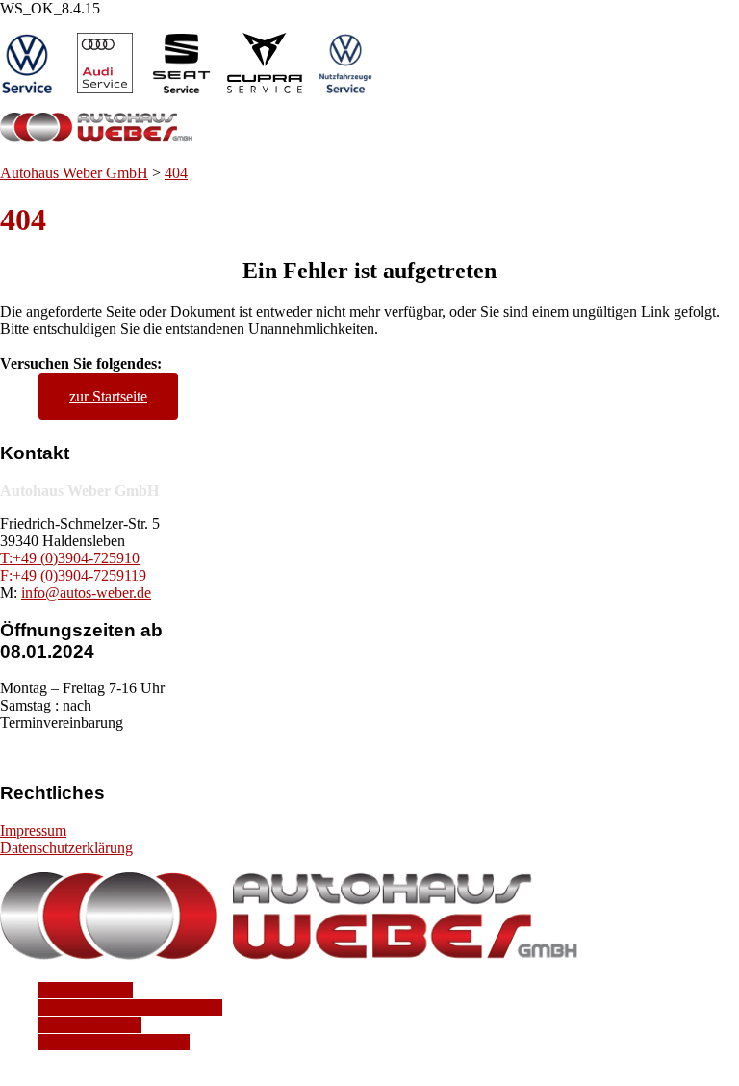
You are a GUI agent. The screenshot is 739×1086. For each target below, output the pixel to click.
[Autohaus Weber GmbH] (96, 138)
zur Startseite (108, 396)
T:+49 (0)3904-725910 (70, 558)
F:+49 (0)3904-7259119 (73, 575)
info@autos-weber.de (86, 592)
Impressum (33, 830)
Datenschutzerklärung (66, 848)
